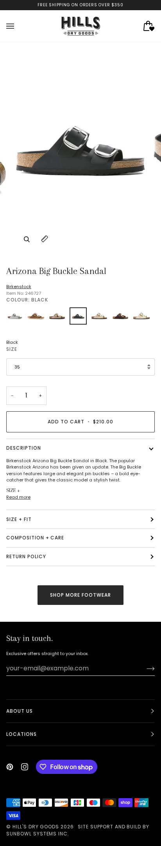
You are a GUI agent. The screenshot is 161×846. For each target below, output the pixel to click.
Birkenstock (18, 286)
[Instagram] (24, 766)
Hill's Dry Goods (36, 826)
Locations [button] (21, 734)
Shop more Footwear (80, 595)
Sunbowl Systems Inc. (37, 833)
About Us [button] (19, 711)
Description (23, 448)
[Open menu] (18, 26)
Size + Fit (19, 519)
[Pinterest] (9, 766)
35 (17, 367)
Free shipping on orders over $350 (80, 5)
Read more (18, 497)
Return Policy (26, 556)
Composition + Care (35, 537)
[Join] (144, 668)
